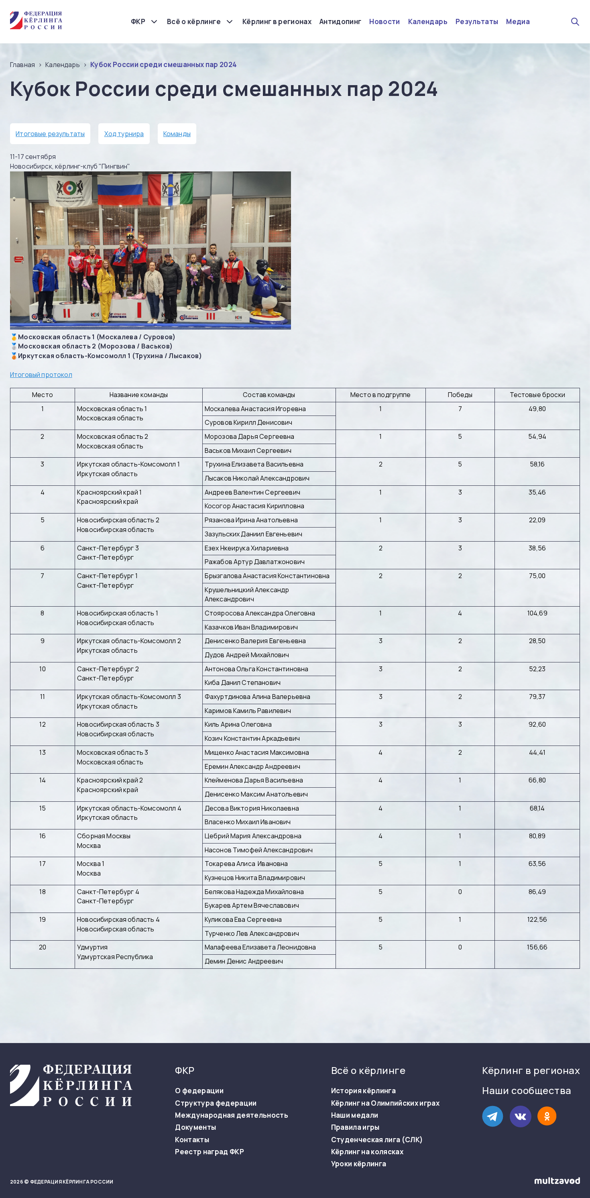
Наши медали (354, 1115)
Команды (177, 133)
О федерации (199, 1090)
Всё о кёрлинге (194, 21)
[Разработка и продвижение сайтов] (557, 1182)
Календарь (428, 21)
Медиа (518, 21)
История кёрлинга (363, 1090)
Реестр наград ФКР (209, 1151)
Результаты (477, 21)
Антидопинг (340, 21)
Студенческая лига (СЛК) (377, 1139)
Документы (195, 1127)
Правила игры (355, 1127)
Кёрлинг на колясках (367, 1151)
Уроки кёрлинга (359, 1163)
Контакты (192, 1139)
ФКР (138, 21)
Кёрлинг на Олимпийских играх (385, 1103)
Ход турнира (124, 133)
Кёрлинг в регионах (276, 21)
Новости (384, 21)
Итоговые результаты (50, 133)
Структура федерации (215, 1103)
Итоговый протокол (41, 374)
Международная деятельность (231, 1115)
